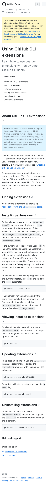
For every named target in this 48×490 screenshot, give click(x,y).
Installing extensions (17, 215)
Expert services (16, 480)
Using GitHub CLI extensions (18, 12)
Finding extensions (16, 197)
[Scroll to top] (42, 484)
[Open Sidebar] (3, 11)
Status (39, 478)
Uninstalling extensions (19, 405)
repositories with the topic (22, 206)
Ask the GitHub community (16, 452)
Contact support (11, 455)
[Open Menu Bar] (44, 4)
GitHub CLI (10, 9)
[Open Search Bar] (37, 4)
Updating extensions (17, 354)
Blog (27, 480)
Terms (23, 478)
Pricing (5, 480)
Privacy (31, 478)
